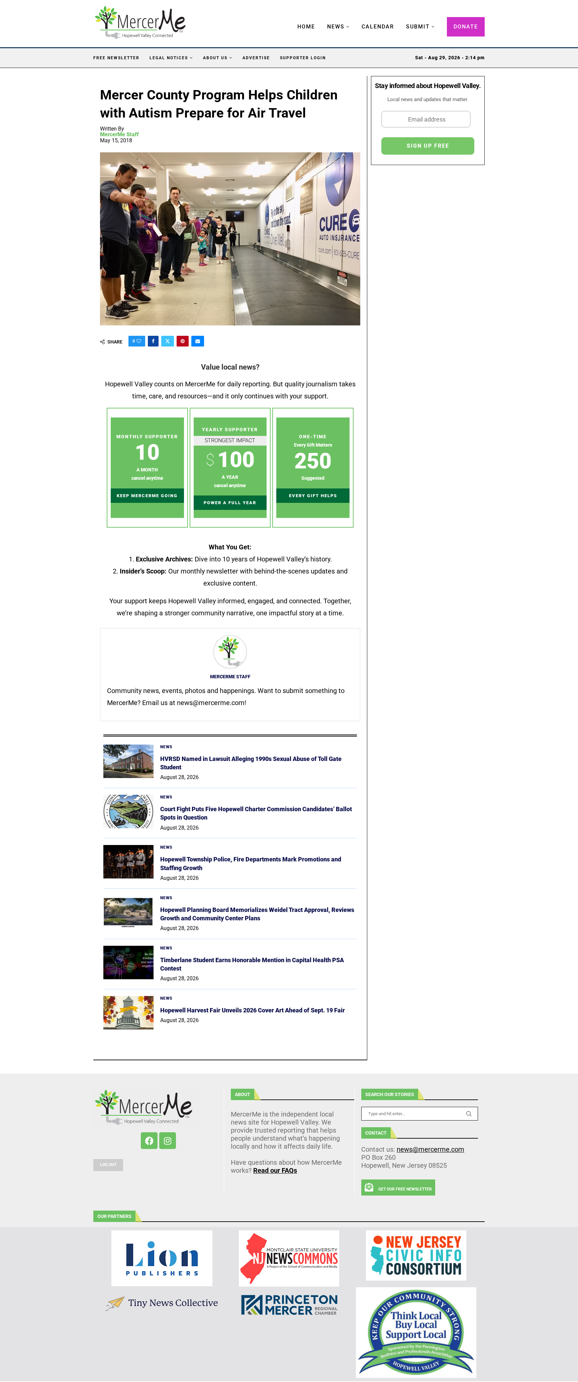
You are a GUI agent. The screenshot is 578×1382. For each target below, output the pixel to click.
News (336, 26)
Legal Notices (169, 58)
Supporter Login (303, 58)
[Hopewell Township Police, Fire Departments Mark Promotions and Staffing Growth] (128, 861)
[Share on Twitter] (167, 341)
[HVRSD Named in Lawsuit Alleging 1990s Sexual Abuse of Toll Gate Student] (128, 761)
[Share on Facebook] (153, 341)
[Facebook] (149, 1140)
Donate (466, 26)
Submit (418, 26)
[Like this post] (138, 341)
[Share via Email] (197, 341)
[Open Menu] (290, 20)
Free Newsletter (116, 58)
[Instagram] (167, 1140)
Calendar (378, 26)
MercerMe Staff (119, 134)
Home (306, 26)
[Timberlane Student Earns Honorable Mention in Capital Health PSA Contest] (128, 962)
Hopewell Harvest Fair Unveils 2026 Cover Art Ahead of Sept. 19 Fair (252, 1010)
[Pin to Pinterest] (183, 341)
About (242, 1094)
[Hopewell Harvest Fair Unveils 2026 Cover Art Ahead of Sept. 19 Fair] (128, 1012)
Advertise (256, 58)
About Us (215, 58)
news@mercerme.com (430, 1149)
